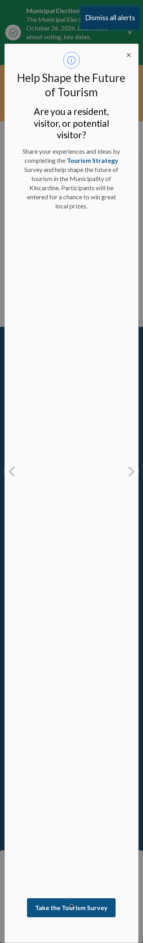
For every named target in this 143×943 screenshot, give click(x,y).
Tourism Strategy (92, 160)
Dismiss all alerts (110, 17)
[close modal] (128, 53)
